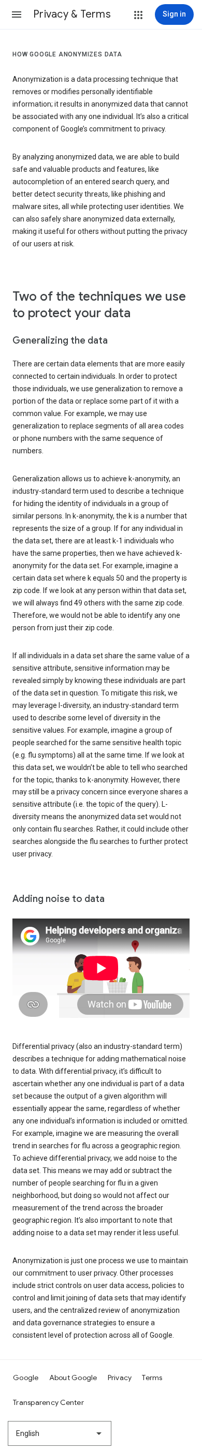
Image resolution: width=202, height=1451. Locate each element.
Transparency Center (48, 1402)
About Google (73, 1377)
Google (26, 1377)
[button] (16, 14)
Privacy (120, 1377)
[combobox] (59, 1433)
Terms (152, 1377)
